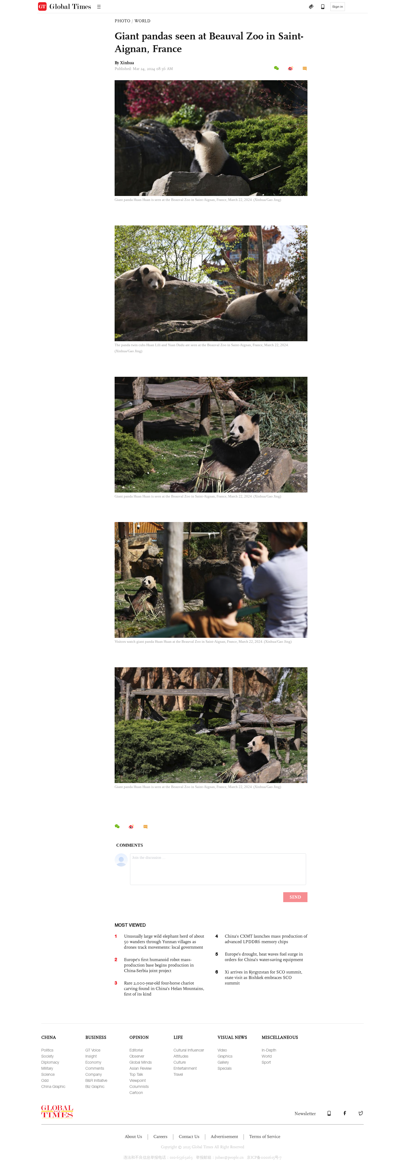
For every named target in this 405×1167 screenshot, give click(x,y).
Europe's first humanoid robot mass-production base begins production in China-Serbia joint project (159, 965)
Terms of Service (264, 1136)
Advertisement (224, 1136)
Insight (91, 1056)
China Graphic (53, 1086)
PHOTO (122, 20)
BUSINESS (95, 1037)
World (267, 1056)
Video (222, 1050)
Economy (93, 1062)
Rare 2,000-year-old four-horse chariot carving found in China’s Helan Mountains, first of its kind (164, 988)
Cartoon (136, 1092)
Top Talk (136, 1074)
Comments (94, 1068)
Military (47, 1068)
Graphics (225, 1056)
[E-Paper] (311, 7)
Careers (160, 1136)
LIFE (178, 1037)
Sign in (337, 7)
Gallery (223, 1062)
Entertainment (185, 1068)
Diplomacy (50, 1062)
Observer (136, 1056)
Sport (266, 1062)
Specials (225, 1068)
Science (48, 1074)
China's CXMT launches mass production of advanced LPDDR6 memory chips (266, 939)
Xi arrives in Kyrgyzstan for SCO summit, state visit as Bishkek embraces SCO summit (263, 977)
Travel (178, 1074)
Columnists (139, 1086)
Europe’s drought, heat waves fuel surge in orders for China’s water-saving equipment (264, 956)
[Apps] (320, 7)
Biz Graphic (94, 1086)
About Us (133, 1136)
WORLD (142, 20)
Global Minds (140, 1062)
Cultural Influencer (189, 1050)
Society (47, 1056)
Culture (180, 1062)
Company (93, 1074)
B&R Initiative (96, 1080)
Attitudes (181, 1056)
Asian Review (140, 1068)
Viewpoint (137, 1080)
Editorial (136, 1050)
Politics (47, 1050)
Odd (44, 1080)
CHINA (48, 1037)
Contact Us (189, 1136)
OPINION (139, 1037)
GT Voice (92, 1050)
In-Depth (269, 1050)
